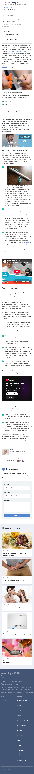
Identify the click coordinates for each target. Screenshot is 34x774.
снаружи (26, 242)
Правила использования (11, 39)
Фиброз (14, 51)
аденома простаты (22, 51)
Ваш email (7, 492)
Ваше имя (6, 484)
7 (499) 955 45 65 (7, 7)
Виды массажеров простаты (12, 34)
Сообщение (7, 500)
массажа (21, 252)
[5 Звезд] (6, 460)
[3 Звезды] (4, 460)
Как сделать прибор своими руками (14, 37)
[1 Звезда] (2, 460)
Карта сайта (4, 700)
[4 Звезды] (5, 460)
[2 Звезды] (3, 460)
